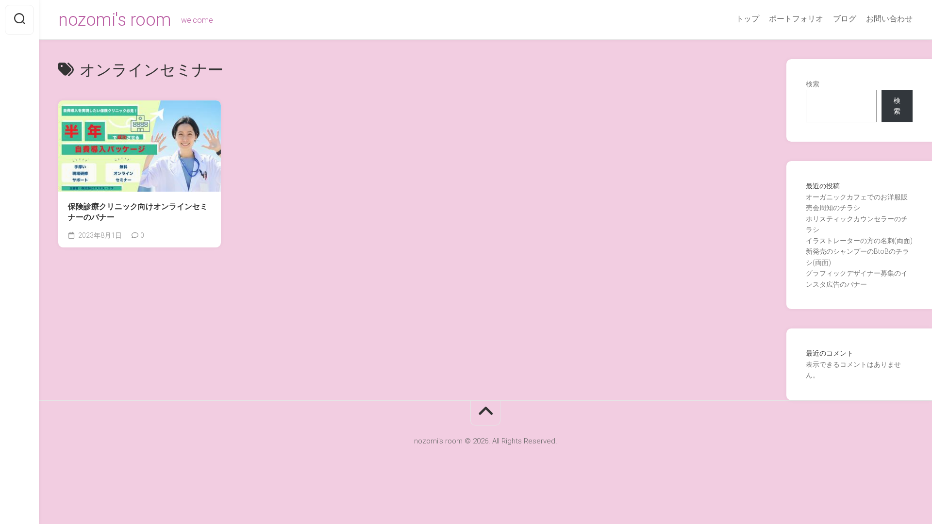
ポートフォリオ (796, 18)
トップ (747, 18)
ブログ (844, 18)
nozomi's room (114, 20)
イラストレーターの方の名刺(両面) (859, 241)
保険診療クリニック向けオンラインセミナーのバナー (138, 212)
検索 (812, 84)
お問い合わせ (889, 18)
